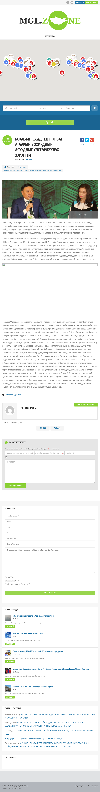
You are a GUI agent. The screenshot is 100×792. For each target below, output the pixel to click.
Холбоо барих (93, 786)
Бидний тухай (79, 786)
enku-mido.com (16, 788)
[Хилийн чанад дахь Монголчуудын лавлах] (50, 20)
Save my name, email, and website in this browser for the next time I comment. (40, 453)
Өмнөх (43, 428)
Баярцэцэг (9, 739)
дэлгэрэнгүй (10, 626)
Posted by (24, 159)
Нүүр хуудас (50, 36)
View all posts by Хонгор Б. (86, 405)
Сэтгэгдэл (11, 462)
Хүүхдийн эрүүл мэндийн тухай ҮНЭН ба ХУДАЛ (41, 739)
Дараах (57, 428)
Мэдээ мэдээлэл (13, 395)
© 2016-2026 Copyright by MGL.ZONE (15, 786)
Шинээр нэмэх (91, 2)
